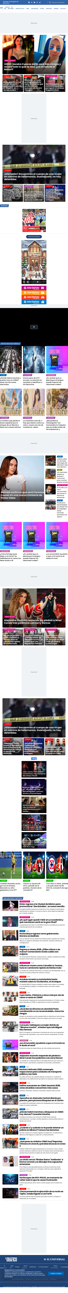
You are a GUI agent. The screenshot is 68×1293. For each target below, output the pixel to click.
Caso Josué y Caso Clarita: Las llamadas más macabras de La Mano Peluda (34, 774)
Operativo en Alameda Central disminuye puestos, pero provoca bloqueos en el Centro (41, 1099)
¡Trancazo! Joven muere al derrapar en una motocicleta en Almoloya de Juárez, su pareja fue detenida (12, 195)
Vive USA (11, 1267)
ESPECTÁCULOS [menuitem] (20, 8)
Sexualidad (24, 1040)
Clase (17, 1267)
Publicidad (53, 1279)
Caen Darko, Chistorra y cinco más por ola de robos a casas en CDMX (55, 750)
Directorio (29, 1279)
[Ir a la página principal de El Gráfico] (1, 8)
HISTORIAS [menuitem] (11, 8)
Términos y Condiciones (41, 1279)
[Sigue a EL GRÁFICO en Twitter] (33, 1284)
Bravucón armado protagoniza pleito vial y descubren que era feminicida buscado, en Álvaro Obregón (33, 85)
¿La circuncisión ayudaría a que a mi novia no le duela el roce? (42, 1044)
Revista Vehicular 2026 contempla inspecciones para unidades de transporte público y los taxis (40, 1071)
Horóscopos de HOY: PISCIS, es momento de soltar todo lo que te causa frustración (40, 1178)
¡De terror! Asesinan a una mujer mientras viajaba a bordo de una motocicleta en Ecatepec (55, 195)
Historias (28, 186)
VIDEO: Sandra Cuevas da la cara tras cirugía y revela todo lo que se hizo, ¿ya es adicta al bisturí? (32, 67)
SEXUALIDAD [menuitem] (34, 8)
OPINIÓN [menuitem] (56, 8)
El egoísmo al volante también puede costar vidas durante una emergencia (34, 827)
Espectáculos (10, 60)
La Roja (6, 76)
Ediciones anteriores (34, 236)
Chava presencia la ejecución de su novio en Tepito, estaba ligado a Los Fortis (41, 1192)
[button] (24, 281)
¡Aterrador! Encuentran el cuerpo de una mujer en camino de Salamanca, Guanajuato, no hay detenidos (33, 176)
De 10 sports (24, 1267)
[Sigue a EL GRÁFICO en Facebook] (32, 1284)
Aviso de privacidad (18, 1279)
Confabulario (43, 1267)
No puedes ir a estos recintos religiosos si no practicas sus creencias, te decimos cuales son (33, 196)
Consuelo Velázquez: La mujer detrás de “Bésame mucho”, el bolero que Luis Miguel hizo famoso (33, 639)
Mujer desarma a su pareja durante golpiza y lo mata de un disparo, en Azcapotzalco (12, 86)
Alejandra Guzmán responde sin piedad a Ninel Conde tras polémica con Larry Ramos (33, 622)
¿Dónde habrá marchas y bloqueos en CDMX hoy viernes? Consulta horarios (41, 1113)
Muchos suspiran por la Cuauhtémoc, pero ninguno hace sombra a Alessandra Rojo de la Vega (33, 844)
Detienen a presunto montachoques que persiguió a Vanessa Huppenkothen (55, 87)
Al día (22, 931)
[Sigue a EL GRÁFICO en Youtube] (35, 1284)
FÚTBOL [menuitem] (42, 8)
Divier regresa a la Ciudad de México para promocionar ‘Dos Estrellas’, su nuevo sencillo (42, 905)
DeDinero (33, 1267)
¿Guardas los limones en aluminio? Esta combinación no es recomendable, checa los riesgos (41, 1011)
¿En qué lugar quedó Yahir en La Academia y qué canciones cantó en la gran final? (41, 921)
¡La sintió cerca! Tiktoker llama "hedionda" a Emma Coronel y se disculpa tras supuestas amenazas (41, 1162)
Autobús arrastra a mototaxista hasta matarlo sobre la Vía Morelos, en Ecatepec (40, 980)
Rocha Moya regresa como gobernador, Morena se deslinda (39, 934)
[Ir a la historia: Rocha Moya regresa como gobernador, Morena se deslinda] (10, 935)
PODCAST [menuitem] (63, 8)
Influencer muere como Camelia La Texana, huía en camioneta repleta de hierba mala (11, 639)
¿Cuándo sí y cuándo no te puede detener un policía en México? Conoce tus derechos (41, 1128)
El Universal (3, 1267)
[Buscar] (50, 2)
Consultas (64, 1267)
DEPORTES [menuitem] (49, 8)
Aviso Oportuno (54, 1267)
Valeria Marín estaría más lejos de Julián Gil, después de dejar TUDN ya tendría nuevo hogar (55, 639)
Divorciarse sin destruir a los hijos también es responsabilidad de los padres (33, 808)
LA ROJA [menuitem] (7, 7)
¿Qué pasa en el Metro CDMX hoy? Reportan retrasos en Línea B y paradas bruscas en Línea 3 (42, 1143)
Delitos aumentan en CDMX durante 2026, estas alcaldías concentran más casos (39, 1086)
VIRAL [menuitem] (27, 8)
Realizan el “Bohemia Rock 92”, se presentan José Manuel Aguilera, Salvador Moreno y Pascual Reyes (33, 790)
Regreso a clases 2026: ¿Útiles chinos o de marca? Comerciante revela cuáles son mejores (39, 951)
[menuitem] (28, 2)
